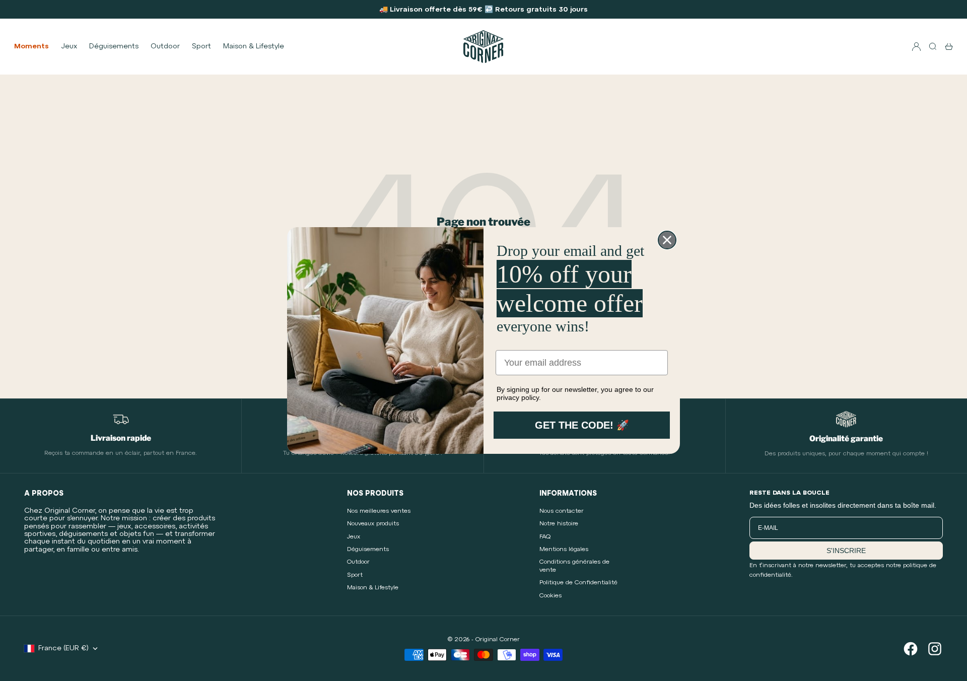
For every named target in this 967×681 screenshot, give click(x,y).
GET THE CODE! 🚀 (582, 425)
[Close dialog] (667, 240)
